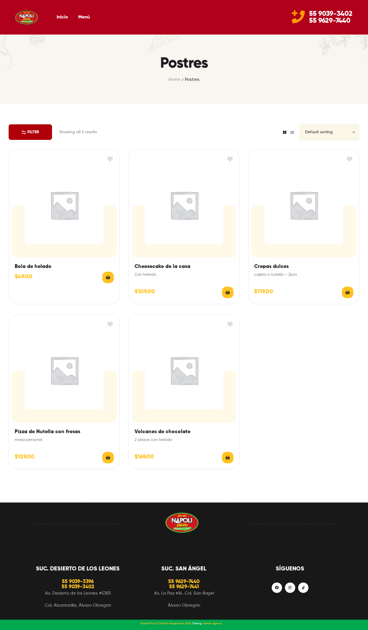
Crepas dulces (271, 266)
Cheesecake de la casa (162, 266)
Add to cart (108, 277)
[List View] (292, 132)
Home (174, 79)
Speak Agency (212, 623)
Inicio (62, 17)
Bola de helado (33, 266)
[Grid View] (284, 132)
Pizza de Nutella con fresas (47, 431)
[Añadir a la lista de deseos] (110, 159)
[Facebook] (277, 588)
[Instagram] (290, 588)
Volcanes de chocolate (162, 431)
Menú (84, 17)
